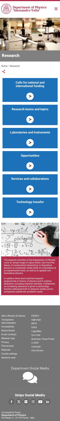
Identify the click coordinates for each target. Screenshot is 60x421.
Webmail (5, 349)
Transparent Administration (8, 321)
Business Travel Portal (42, 338)
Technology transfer (30, 202)
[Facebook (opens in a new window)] (11, 401)
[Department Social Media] (30, 377)
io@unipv (36, 319)
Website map (8, 338)
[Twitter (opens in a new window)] (19, 401)
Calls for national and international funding (30, 84)
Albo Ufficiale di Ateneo (13, 315)
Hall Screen (37, 350)
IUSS (34, 327)
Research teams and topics (30, 109)
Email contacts (8, 334)
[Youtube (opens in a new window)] (40, 401)
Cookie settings (9, 353)
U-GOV (35, 342)
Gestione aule (8, 357)
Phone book (7, 345)
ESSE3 (35, 315)
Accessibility (7, 326)
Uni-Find (35, 335)
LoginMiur (36, 331)
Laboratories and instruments (30, 132)
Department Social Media (30, 368)
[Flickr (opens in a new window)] (26, 401)
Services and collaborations (30, 179)
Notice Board (8, 330)
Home (56, 8)
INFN (34, 323)
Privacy (5, 342)
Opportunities (30, 155)
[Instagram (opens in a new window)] (33, 401)
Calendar (36, 346)
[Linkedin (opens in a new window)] (47, 401)
